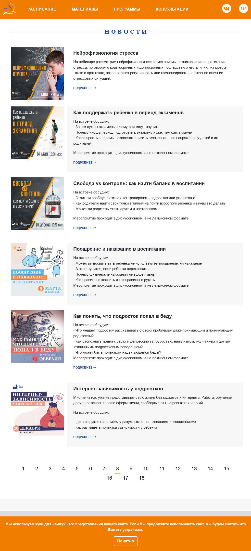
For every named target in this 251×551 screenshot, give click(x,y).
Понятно (125, 541)
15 (226, 468)
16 (109, 478)
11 (161, 468)
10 (146, 468)
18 (141, 478)
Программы (127, 9)
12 (178, 468)
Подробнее (83, 88)
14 (210, 468)
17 (125, 478)
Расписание (41, 9)
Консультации (172, 9)
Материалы (85, 9)
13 (194, 468)
